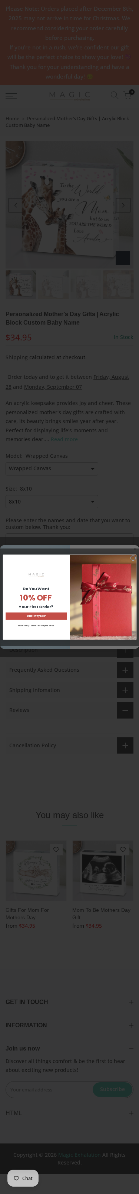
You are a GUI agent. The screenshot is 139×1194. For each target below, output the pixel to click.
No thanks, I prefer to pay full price (36, 625)
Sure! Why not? (36, 615)
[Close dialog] (132, 558)
